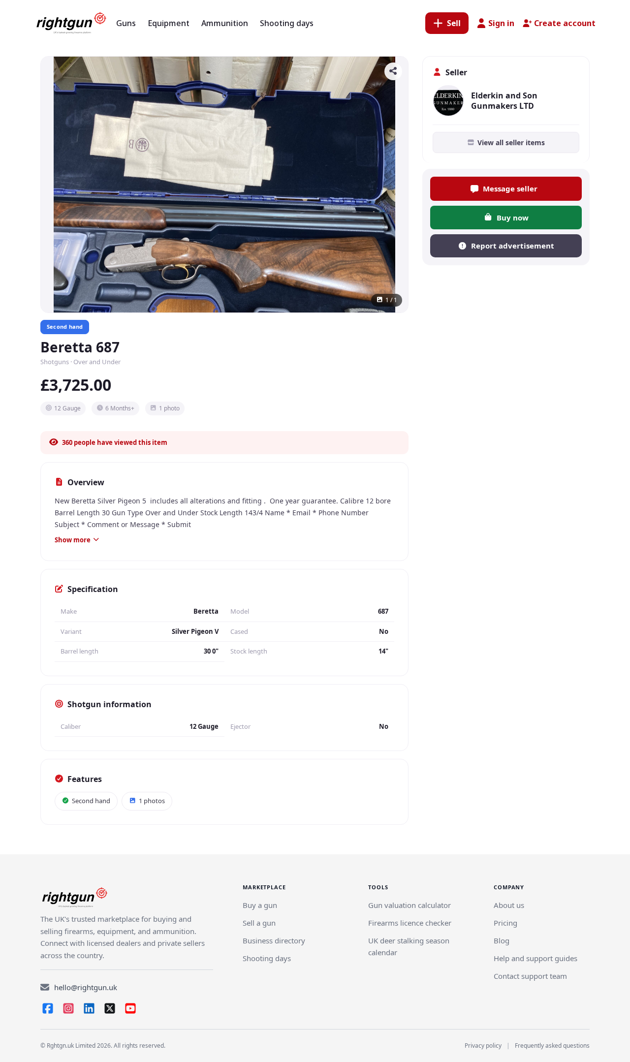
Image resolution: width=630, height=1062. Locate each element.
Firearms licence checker (409, 923)
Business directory (274, 940)
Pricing (505, 923)
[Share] (393, 71)
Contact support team (530, 976)
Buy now (513, 217)
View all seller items (511, 142)
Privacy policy (483, 1045)
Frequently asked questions (552, 1045)
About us (509, 905)
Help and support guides (535, 958)
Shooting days (267, 958)
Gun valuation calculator (409, 905)
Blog (501, 940)
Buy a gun (260, 905)
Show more (73, 539)
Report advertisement (512, 245)
